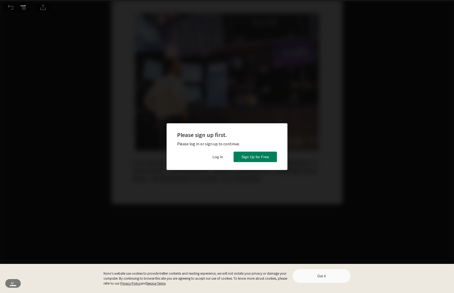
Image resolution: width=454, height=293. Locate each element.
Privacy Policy (130, 283)
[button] (10, 7)
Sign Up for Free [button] (255, 157)
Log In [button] (218, 157)
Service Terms (156, 283)
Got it (321, 276)
